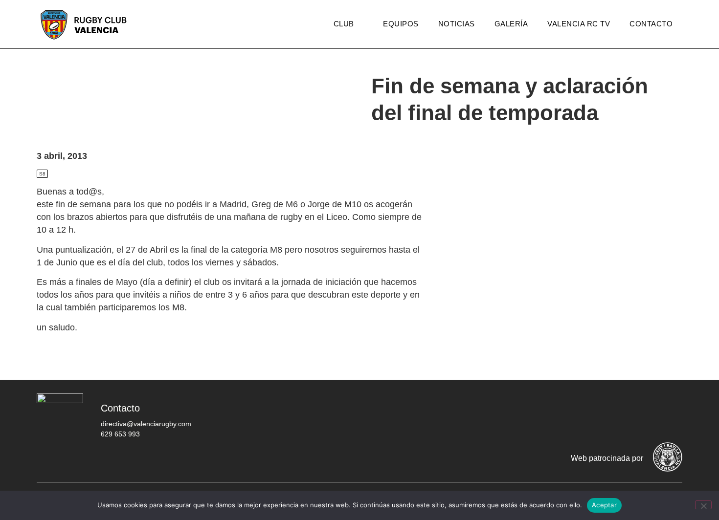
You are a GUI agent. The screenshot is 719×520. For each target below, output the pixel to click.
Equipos (401, 24)
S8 (42, 173)
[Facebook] (552, 415)
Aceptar (604, 505)
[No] (703, 504)
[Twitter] (582, 415)
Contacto (651, 24)
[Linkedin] (670, 415)
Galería (511, 24)
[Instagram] (611, 415)
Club (344, 24)
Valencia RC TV (578, 24)
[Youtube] (641, 415)
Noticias (456, 24)
